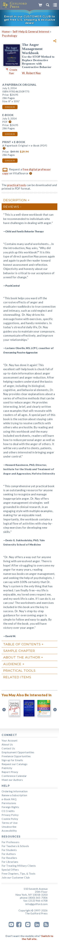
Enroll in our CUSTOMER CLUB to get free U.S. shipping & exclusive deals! (29, 20)
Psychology (9, 35)
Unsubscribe (9, 826)
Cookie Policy (10, 818)
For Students (9, 849)
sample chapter (19, 651)
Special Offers (10, 869)
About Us (7, 744)
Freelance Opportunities (16, 756)
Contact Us (8, 748)
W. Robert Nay (31, 73)
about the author (21, 657)
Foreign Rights (10, 807)
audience (12, 664)
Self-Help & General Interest (31, 31)
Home (6, 31)
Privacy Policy (10, 814)
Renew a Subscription (14, 795)
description (15, 200)
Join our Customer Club (16, 877)
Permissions (9, 803)
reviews (11, 207)
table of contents (22, 644)
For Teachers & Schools (15, 846)
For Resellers (9, 857)
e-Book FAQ (9, 799)
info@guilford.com (36, 904)
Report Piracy (10, 771)
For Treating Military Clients (19, 865)
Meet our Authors (12, 779)
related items (17, 677)
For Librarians (10, 861)
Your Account (9, 740)
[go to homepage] (14, 5)
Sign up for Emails (12, 760)
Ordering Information (15, 791)
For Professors (10, 842)
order (10, 107)
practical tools (16, 185)
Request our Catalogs (14, 764)
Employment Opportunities (18, 752)
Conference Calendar (14, 775)
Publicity (7, 768)
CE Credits (8, 810)
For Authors (9, 853)
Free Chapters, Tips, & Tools (18, 873)
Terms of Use (9, 822)
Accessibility (9, 830)
